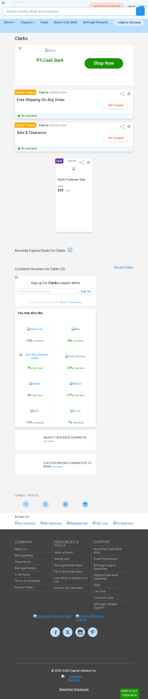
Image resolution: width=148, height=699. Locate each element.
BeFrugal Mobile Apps (68, 565)
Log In (131, 6)
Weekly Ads (61, 559)
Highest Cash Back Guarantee (106, 576)
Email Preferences (106, 559)
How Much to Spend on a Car (70, 579)
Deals (44, 22)
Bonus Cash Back (65, 22)
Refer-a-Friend (63, 552)
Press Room (23, 562)
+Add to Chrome (128, 22)
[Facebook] (24, 504)
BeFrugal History (25, 568)
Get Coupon (116, 105)
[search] (140, 11)
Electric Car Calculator (68, 588)
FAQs (97, 585)
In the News (22, 574)
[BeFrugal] (16, 2)
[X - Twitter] (44, 504)
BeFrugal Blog (24, 555)
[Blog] (64, 504)
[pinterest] (93, 632)
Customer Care (104, 597)
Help (142, 6)
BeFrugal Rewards (95, 22)
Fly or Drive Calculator (68, 571)
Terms (63, 302)
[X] (67, 632)
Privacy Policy (75, 302)
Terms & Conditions (27, 581)
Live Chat (100, 591)
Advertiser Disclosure (74, 689)
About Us (21, 549)
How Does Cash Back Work (108, 550)
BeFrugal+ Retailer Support (105, 605)
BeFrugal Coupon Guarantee (105, 567)
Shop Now (103, 63)
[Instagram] (84, 504)
